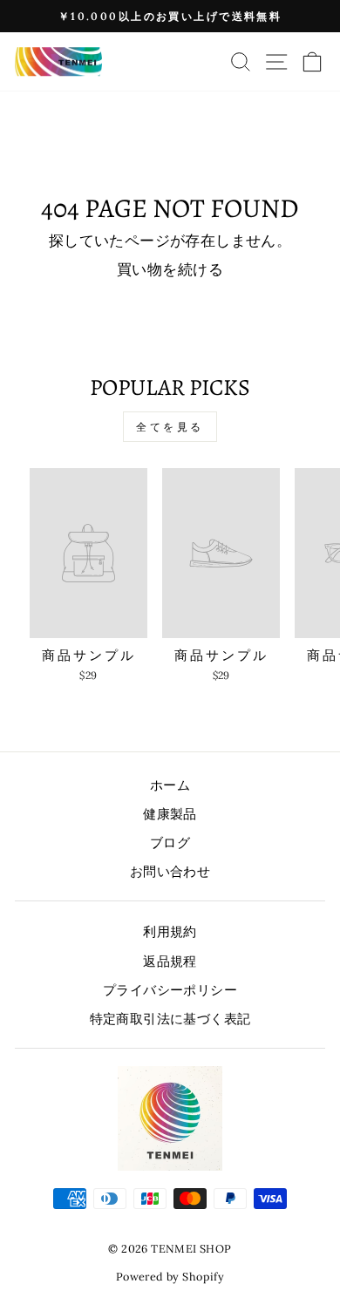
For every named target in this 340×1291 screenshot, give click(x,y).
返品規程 (170, 961)
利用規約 (170, 931)
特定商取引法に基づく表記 (170, 1018)
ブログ (170, 842)
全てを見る (170, 426)
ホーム (170, 785)
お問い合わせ (170, 871)
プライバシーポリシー (170, 990)
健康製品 (170, 813)
